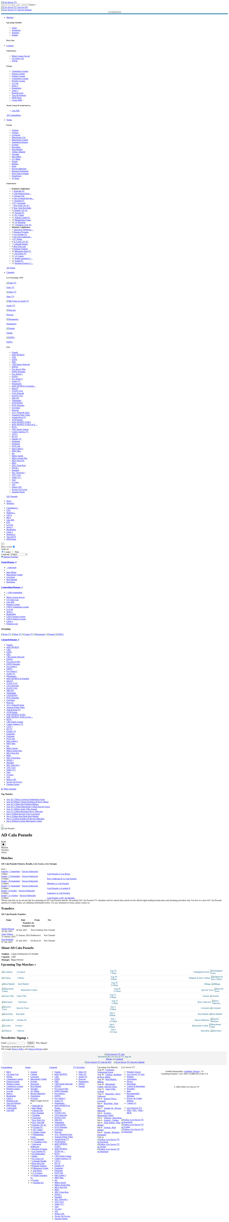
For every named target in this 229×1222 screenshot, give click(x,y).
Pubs (129, 1091)
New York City (38, 1120)
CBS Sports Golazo (20, 429)
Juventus (15, 154)
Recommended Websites (133, 1094)
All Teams (10, 268)
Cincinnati (36, 1118)
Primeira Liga (17, 93)
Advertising (132, 1079)
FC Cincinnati (19, 203)
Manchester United (20, 140)
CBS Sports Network (21, 364)
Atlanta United (39, 1132)
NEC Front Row (19, 465)
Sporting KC (38, 1183)
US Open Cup (18, 58)
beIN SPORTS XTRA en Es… (19, 717)
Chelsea (15, 132)
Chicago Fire (19, 196)
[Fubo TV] (6, 634)
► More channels (8, 789)
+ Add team (11, 567)
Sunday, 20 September (10, 881)
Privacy (130, 1081)
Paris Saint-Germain (20, 173)
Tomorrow (16, 30)
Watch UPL (17, 487)
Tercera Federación (30, 871)
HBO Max (16, 451)
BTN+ (14, 427)
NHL (140, 1110)
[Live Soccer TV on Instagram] (109, 1151)
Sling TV (82, 1072)
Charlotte (36, 1115)
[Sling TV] (17, 634)
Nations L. (10, 513)
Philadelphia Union (23, 220)
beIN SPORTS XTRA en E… (24, 424)
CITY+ (15, 434)
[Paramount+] (40, 634)
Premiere (15, 470)
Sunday (15, 35)
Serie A (15, 86)
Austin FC (19, 261)
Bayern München (19, 169)
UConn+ (15, 482)
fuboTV (15, 388)
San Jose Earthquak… (23, 237)
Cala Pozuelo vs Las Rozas (58, 874)
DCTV (15, 436)
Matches (10, 17)
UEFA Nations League (16, 619)
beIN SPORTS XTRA (21, 422)
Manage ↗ (12, 562)
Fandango (16, 441)
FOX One (16, 446)
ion (13, 453)
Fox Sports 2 (17, 379)
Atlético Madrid (18, 152)
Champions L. (12, 508)
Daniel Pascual (7, 929)
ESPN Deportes (18, 372)
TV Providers (79, 1067)
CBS (14, 357)
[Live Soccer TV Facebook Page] (109, 1142)
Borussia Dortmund (20, 171)
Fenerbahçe (17, 176)
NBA (129, 1110)
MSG (14, 463)
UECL (9, 515)
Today (14, 28)
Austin (36, 1180)
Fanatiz (15, 352)
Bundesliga (16, 88)
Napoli (15, 161)
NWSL (15, 61)
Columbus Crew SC (23, 225)
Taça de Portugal (19, 95)
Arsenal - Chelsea (111, 1120)
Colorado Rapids (21, 244)
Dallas (34, 1156)
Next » (4, 869)
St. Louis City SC (21, 241)
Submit (30, 1043)
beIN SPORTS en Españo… (24, 386)
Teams (9, 120)
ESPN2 (15, 367)
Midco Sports (17, 456)
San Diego (37, 1170)
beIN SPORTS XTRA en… (61, 1150)
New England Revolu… (24, 198)
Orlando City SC (21, 210)
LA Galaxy (19, 256)
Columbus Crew (40, 1142)
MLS (8, 517)
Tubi (14, 480)
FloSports (16, 444)
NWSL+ (15, 468)
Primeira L (10, 534)
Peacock (15, 410)
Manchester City (19, 137)
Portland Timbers (21, 249)
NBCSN (15, 398)
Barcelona (16, 147)
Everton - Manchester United (105, 1114)
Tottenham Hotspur (20, 142)
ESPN (14, 359)
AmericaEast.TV (19, 417)
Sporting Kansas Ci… (24, 263)
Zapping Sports (18, 492)
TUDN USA (17, 391)
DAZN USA (17, 396)
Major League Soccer (21, 56)
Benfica (15, 164)
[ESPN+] (59, 634)
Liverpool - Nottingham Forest (106, 1071)
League (7, 552)
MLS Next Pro (18, 460)
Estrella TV (17, 439)
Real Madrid (17, 149)
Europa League (18, 74)
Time (16, 552)
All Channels (12, 496)
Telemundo (16, 400)
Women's (10, 503)
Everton (15, 144)
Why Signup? (41, 1043)
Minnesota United (40, 1168)
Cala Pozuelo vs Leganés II (58, 888)
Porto (14, 166)
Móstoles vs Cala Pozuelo (58, 883)
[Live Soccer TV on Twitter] (109, 1147)
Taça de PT (11, 537)
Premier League (18, 81)
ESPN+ (15, 376)
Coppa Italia (17, 100)
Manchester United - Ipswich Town (107, 1085)
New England (38, 1113)
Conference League (20, 78)
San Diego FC (20, 254)
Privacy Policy (18, 1049)
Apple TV (16, 381)
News (8, 501)
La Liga (15, 83)
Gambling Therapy (192, 1071)
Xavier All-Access (19, 489)
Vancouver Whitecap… (23, 229)
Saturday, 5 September (10, 871)
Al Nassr (15, 178)
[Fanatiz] (51, 634)
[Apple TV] (27, 634)
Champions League (20, 71)
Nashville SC (19, 191)
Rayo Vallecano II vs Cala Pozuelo (61, 879)
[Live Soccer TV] (9, 2)
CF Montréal (20, 222)
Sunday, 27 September (10, 886)
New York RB (38, 1122)
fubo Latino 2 (17, 448)
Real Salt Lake (20, 246)
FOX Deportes (18, 405)
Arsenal (15, 130)
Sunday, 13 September (10, 876)
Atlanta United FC (22, 217)
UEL (8, 510)
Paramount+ (17, 384)
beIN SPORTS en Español (17, 678)
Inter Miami (37, 1108)
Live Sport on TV (134, 1108)
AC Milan (16, 159)
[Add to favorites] (3, 844)
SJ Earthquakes (38, 1154)
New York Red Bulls (22, 208)
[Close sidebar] (2, 826)
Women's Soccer (134, 1072)
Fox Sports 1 (17, 374)
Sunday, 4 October (9, 891)
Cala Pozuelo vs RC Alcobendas (61, 898)
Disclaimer (131, 1084)
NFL (135, 1110)
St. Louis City (38, 1158)
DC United (19, 215)
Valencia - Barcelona (112, 1118)
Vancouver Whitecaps (35, 1145)
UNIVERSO (17, 403)
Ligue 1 (15, 90)
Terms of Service (35, 1049)
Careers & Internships (136, 1086)
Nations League (18, 76)
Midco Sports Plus (19, 458)
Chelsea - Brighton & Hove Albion (109, 1075)
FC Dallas (18, 239)
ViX (13, 485)
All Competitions (13, 115)
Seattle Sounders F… (23, 258)
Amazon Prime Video (21, 415)
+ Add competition (14, 592)
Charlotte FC (19, 201)
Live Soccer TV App (136, 1074)
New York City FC (22, 205)
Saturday (15, 33)
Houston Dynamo (21, 232)
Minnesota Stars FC (23, 251)
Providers (131, 1089)
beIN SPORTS (18, 355)
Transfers (5, 850)
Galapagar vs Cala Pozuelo (58, 893)
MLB (129, 1113)
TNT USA (16, 475)
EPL (8, 522)
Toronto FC (19, 213)
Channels (10, 272)
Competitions (7, 587)
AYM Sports (17, 420)
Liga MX (16, 111)
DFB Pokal (16, 98)
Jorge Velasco (7, 934)
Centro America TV (20, 432)
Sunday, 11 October (9, 895)
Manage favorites (10, 557)
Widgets (130, 1077)
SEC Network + (19, 473)
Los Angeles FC (20, 234)
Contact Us (131, 1103)
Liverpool (16, 135)
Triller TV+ (17, 477)
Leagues (10, 45)
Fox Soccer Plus (19, 369)
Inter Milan (16, 157)
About (3, 852)
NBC (14, 362)
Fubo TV (82, 1074)
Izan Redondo (7, 939)
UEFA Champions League (17, 607)
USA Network (18, 393)
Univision (16, 408)
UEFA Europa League (15, 616)
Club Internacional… (22, 193)
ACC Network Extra (20, 412)
